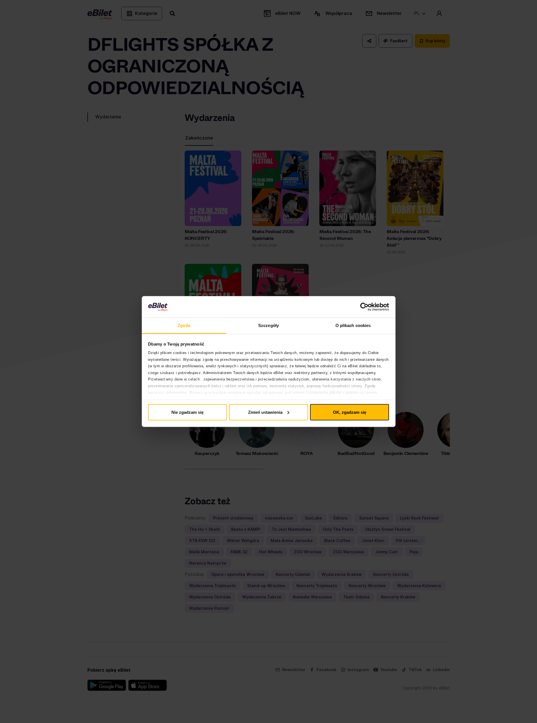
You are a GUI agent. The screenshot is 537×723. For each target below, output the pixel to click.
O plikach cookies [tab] (353, 325)
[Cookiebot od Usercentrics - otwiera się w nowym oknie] (364, 307)
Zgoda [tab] (184, 325)
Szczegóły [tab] (268, 325)
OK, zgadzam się (349, 412)
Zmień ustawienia (265, 412)
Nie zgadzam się (187, 412)
